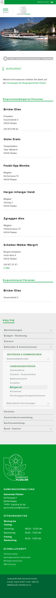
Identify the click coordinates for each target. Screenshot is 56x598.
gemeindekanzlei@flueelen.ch (16, 508)
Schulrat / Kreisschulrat (23, 374)
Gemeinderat (17, 370)
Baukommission (18, 379)
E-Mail (6, 268)
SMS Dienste (10, 564)
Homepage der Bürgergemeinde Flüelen (26, 83)
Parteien (9, 412)
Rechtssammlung (14, 423)
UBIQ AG (35, 582)
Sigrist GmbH (19, 582)
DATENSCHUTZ (25, 585)
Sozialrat (15, 383)
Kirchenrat (15, 391)
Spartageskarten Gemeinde (17, 557)
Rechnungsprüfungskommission (27, 395)
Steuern (9, 341)
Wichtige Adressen (13, 561)
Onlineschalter (11, 554)
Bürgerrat (16, 387)
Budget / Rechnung (15, 336)
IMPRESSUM (12, 585)
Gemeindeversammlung (18, 417)
